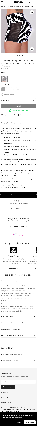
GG (18, 89)
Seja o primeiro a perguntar (18, 226)
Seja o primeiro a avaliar (18, 209)
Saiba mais (12, 269)
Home (3, 6)
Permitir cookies (29, 422)
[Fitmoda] (18, 2)
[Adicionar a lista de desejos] (32, 12)
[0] (34, 2)
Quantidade (5, 100)
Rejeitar (19, 422)
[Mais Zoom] (32, 49)
